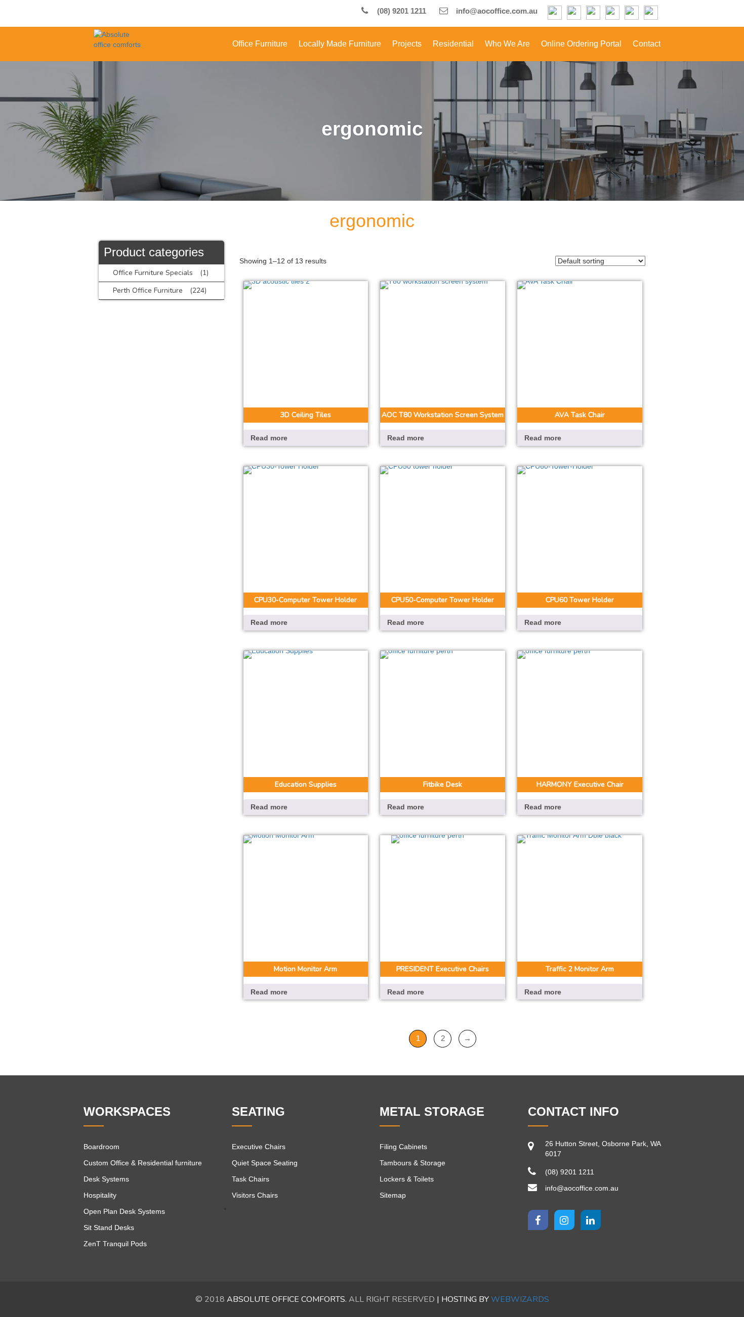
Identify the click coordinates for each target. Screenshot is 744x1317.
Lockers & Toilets (407, 1179)
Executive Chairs (258, 1147)
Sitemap (393, 1195)
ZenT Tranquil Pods (115, 1244)
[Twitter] (564, 1220)
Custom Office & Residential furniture (143, 1163)
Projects (407, 43)
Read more (269, 438)
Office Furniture (259, 43)
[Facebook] (554, 13)
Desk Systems (106, 1179)
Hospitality (100, 1195)
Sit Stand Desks (109, 1227)
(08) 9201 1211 (400, 11)
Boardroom (101, 1147)
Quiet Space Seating (265, 1163)
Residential (453, 43)
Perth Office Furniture (148, 290)
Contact (646, 43)
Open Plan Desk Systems (124, 1211)
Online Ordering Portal (581, 43)
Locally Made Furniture (340, 43)
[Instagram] (574, 13)
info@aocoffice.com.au (496, 11)
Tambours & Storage (412, 1163)
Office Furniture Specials (153, 273)
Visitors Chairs (255, 1195)
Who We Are (507, 43)
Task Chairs (250, 1179)
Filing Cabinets (403, 1147)
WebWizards (520, 1299)
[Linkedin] (591, 1220)
